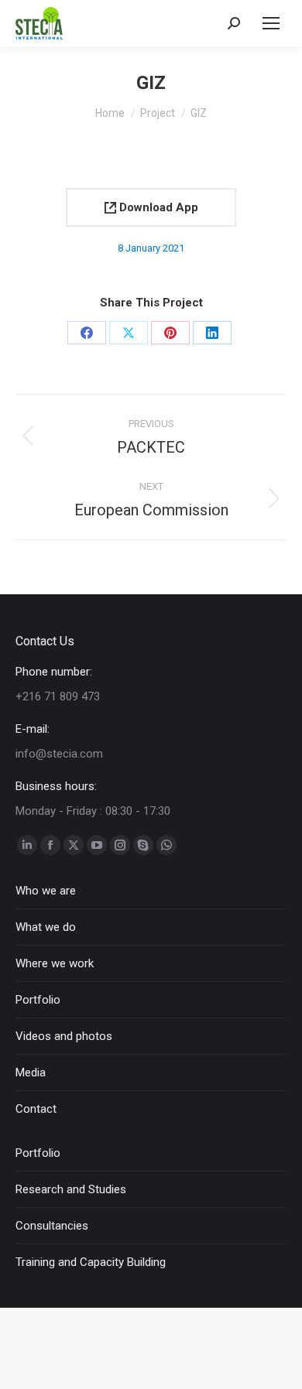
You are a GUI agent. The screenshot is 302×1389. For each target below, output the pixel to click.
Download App (157, 207)
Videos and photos (63, 1036)
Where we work (54, 963)
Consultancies (51, 1226)
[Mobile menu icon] (271, 23)
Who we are (45, 891)
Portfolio (37, 1000)
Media (30, 1072)
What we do (45, 927)
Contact (36, 1109)
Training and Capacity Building (90, 1262)
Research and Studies (70, 1189)
